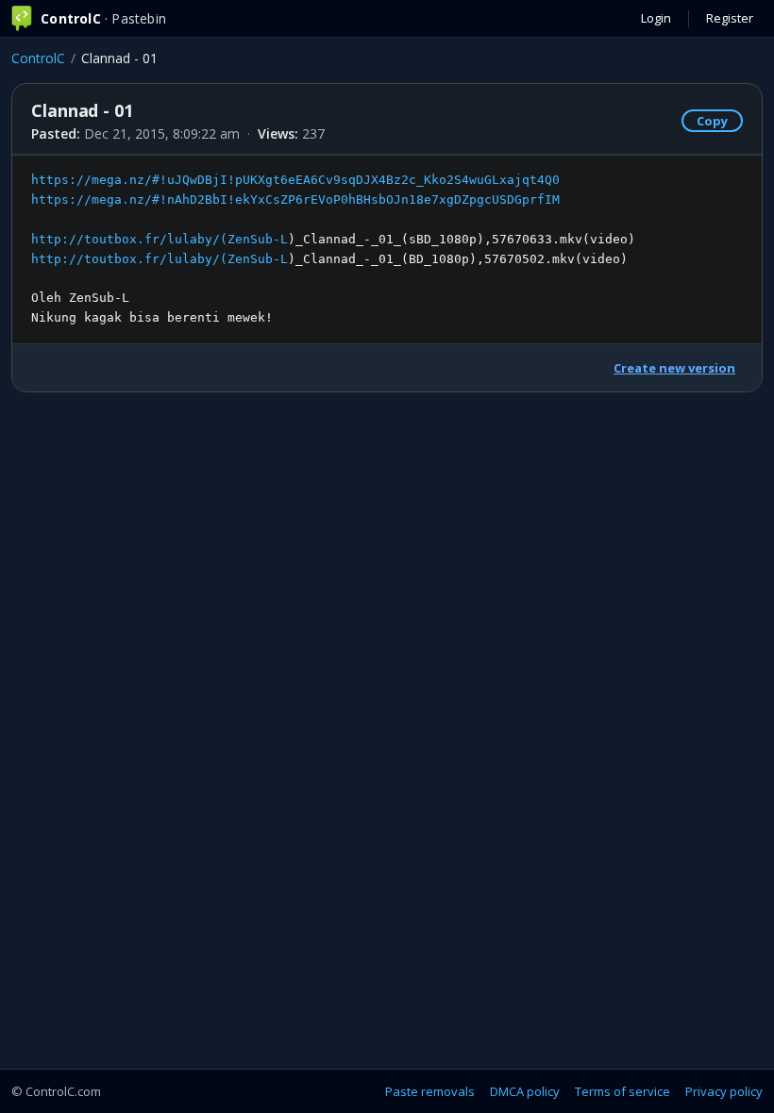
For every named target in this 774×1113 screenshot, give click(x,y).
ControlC (38, 58)
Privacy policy (724, 1091)
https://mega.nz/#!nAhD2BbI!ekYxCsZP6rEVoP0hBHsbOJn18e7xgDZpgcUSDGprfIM (295, 199)
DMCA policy (525, 1091)
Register (729, 17)
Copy (712, 120)
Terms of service (622, 1091)
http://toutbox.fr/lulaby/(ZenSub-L (159, 239)
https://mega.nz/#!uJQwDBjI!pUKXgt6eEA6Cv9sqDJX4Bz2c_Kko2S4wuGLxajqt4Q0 (295, 180)
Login (656, 17)
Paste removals (430, 1091)
